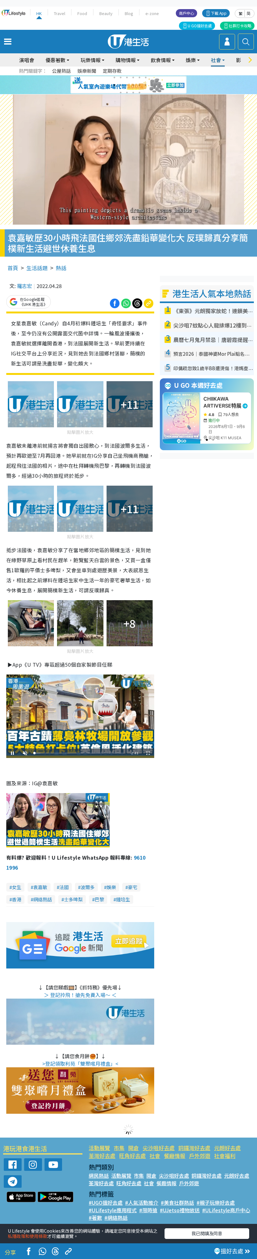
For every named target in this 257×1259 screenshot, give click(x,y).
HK (39, 13)
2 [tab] (121, 77)
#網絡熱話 (116, 1217)
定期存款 (112, 70)
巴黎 (99, 899)
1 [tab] (114, 77)
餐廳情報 (174, 1156)
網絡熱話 (42, 899)
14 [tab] (127, 92)
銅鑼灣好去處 (194, 1148)
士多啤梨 (73, 899)
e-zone (152, 13)
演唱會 (26, 60)
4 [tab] (133, 77)
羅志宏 (24, 286)
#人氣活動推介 (141, 1202)
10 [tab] (133, 85)
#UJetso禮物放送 (180, 1210)
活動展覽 (99, 1148)
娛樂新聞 (86, 70)
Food (82, 13)
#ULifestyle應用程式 (113, 1210)
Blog (129, 13)
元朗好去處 (227, 1148)
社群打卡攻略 (240, 25)
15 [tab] (133, 92)
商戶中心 (186, 13)
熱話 (61, 268)
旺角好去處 (132, 1156)
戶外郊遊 (199, 1156)
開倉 (133, 1148)
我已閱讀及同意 (206, 1233)
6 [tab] (146, 77)
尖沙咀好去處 (159, 1148)
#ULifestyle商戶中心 (226, 1210)
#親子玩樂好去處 (216, 1202)
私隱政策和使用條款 (27, 1236)
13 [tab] (121, 92)
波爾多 (88, 887)
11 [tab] (139, 85)
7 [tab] (114, 85)
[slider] (79, 753)
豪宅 (132, 887)
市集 (119, 1148)
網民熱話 (99, 1175)
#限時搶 (148, 1210)
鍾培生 (123, 899)
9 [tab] (127, 85)
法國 (64, 887)
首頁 (13, 268)
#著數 (95, 1217)
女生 (16, 887)
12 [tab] (146, 85)
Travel (59, 13)
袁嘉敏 (40, 887)
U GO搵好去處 (200, 25)
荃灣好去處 (102, 1156)
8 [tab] (121, 85)
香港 (16, 899)
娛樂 (111, 887)
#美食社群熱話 (177, 1202)
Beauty (106, 13)
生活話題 (37, 268)
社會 (154, 1156)
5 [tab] (139, 77)
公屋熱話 (61, 70)
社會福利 (224, 1156)
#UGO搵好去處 (106, 1202)
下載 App (219, 13)
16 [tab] (139, 92)
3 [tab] (127, 77)
